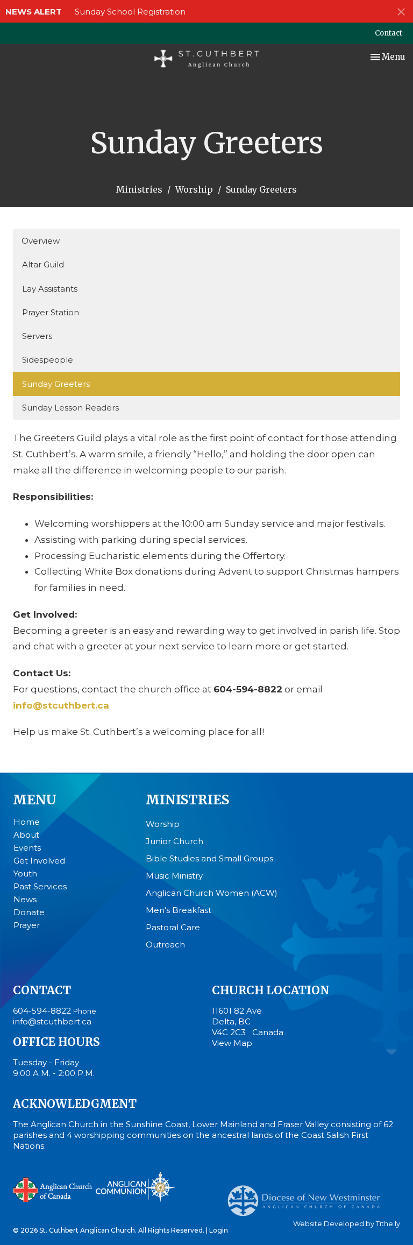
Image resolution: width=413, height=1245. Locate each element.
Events (27, 848)
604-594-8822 (42, 1011)
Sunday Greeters (56, 384)
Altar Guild (43, 264)
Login (218, 1230)
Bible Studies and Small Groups (209, 858)
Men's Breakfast (178, 910)
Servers (37, 336)
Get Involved (39, 860)
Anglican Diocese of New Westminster (307, 1195)
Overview (41, 241)
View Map (232, 1043)
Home (26, 822)
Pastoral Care (173, 927)
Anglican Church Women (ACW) (211, 893)
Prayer (26, 925)
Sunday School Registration (130, 11)
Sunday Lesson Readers (70, 407)
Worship (194, 189)
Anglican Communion (135, 1186)
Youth (25, 873)
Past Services (40, 886)
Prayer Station (50, 312)
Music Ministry (174, 876)
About (26, 835)
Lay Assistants (49, 289)
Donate (29, 912)
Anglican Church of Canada (53, 1188)
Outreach (165, 944)
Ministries (139, 189)
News (25, 899)
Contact (388, 33)
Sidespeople (47, 360)
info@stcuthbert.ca (52, 1021)
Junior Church (174, 841)
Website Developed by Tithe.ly (346, 1224)
